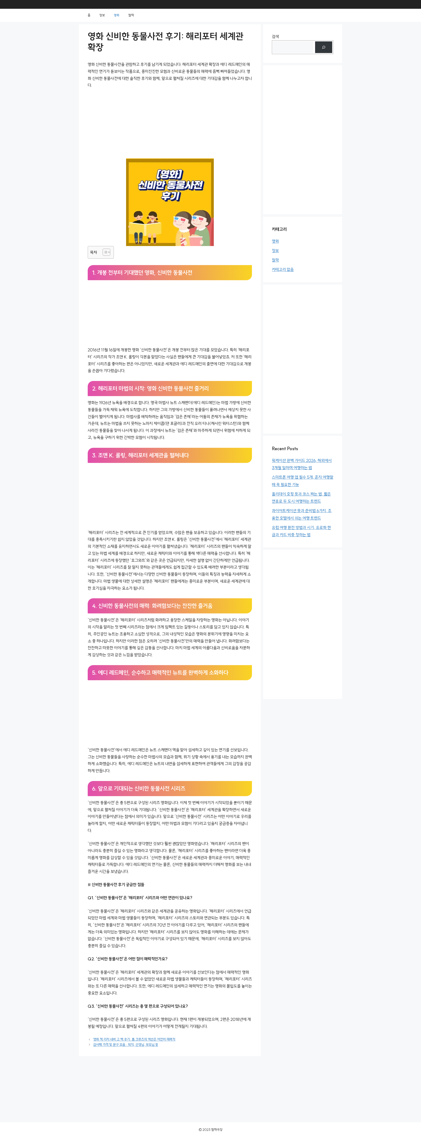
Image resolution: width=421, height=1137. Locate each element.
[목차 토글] (104, 252)
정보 (102, 15)
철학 (131, 15)
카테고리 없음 (283, 269)
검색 (275, 36)
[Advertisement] (170, 126)
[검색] (323, 47)
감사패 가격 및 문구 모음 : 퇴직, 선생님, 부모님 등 (125, 1044)
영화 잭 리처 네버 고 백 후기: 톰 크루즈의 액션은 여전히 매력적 (134, 1039)
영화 (117, 15)
